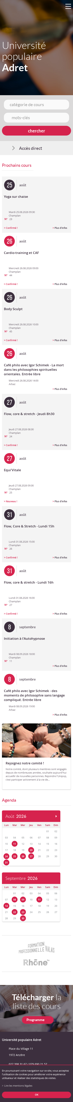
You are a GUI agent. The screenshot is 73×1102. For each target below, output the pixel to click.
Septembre (21, 878)
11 (14, 844)
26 (23, 856)
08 (14, 899)
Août (15, 816)
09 (23, 899)
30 (23, 918)
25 (14, 856)
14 (6, 906)
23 (23, 912)
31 (6, 862)
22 (14, 912)
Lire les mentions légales (18, 1085)
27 (31, 856)
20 (31, 850)
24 (6, 856)
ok (36, 1094)
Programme (35, 1020)
